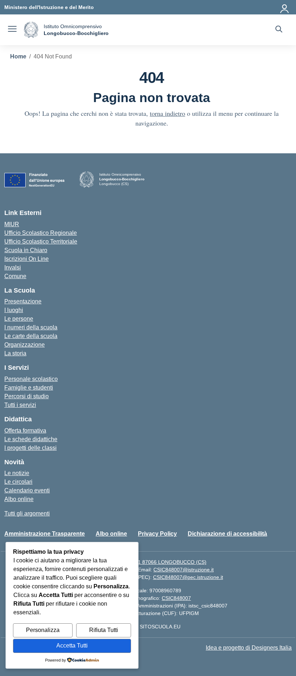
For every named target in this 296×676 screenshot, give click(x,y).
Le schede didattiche (30, 439)
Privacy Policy (157, 534)
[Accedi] (285, 7)
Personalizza (43, 630)
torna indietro (167, 113)
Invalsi (12, 267)
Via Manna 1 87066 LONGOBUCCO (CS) (159, 562)
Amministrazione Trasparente (44, 534)
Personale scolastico (31, 379)
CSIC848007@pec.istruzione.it (188, 577)
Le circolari (18, 482)
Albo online (19, 499)
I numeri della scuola (30, 327)
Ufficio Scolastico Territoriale (40, 241)
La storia (15, 353)
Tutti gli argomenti (27, 513)
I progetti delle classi (30, 448)
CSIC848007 (176, 598)
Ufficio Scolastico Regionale (40, 233)
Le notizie (16, 473)
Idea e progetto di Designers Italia (249, 648)
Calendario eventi (27, 490)
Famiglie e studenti (28, 388)
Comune (15, 276)
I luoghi (13, 310)
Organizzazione (24, 345)
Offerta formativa (25, 430)
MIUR (11, 224)
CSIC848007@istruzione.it (183, 569)
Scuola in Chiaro (25, 250)
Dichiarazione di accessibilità (227, 534)
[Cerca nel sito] (278, 30)
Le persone (18, 319)
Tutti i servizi (20, 405)
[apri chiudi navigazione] (12, 30)
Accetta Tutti (72, 645)
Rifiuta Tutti (103, 630)
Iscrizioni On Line (26, 259)
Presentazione (23, 301)
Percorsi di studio (26, 396)
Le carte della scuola (30, 336)
